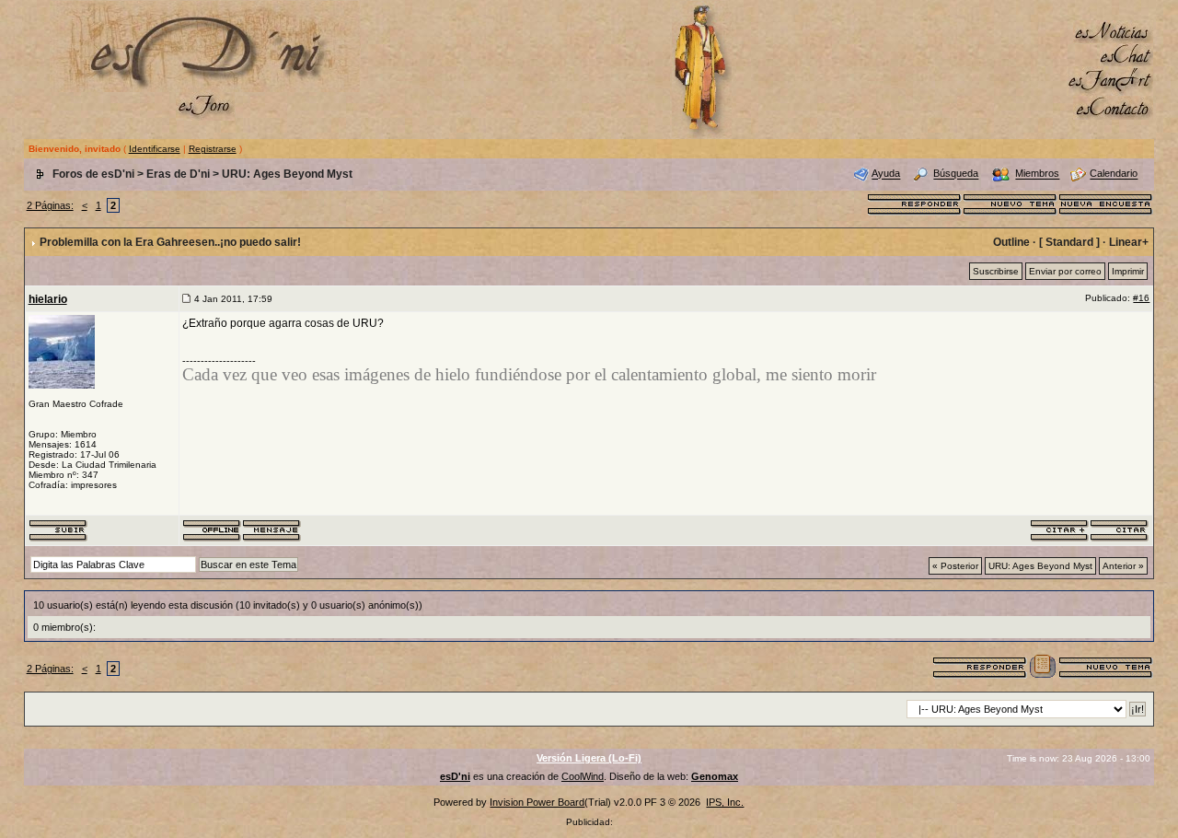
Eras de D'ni (178, 174)
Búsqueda (955, 174)
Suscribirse (996, 271)
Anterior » (1123, 566)
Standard (1069, 242)
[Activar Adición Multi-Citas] (1060, 529)
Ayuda (886, 174)
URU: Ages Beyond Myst (287, 174)
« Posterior (955, 566)
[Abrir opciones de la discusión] (1043, 665)
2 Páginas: (50, 205)
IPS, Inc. (725, 802)
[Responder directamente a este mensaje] (1119, 529)
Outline (1011, 242)
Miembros (1037, 174)
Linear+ (1129, 242)
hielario (48, 299)
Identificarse (154, 149)
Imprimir (1128, 271)
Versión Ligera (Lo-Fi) (589, 757)
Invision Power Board (537, 802)
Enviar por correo (1065, 271)
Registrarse (213, 149)
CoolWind (582, 776)
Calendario (1114, 174)
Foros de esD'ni (93, 174)
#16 (1141, 298)
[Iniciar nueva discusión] (1010, 202)
